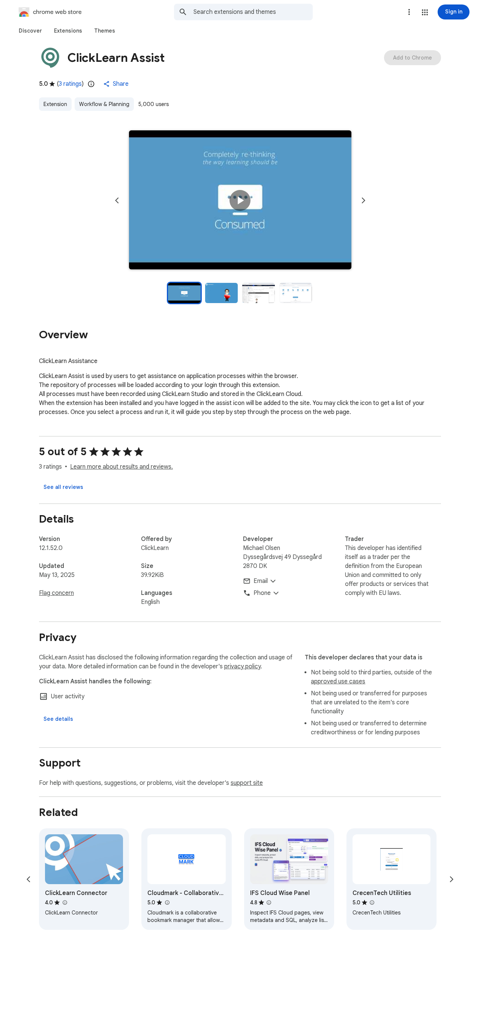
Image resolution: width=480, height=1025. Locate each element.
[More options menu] (409, 11)
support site (247, 783)
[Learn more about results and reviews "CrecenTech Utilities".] (372, 902)
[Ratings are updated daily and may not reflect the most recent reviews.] (91, 83)
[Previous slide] (117, 200)
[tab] (30, 30)
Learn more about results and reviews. (121, 467)
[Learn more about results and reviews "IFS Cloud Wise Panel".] (269, 902)
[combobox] (253, 11)
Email (261, 581)
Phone (262, 593)
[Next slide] (363, 200)
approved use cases (338, 681)
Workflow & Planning (104, 104)
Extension (55, 104)
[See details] (58, 719)
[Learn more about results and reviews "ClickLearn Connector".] (65, 902)
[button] (424, 12)
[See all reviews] (63, 487)
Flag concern (56, 593)
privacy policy (242, 666)
